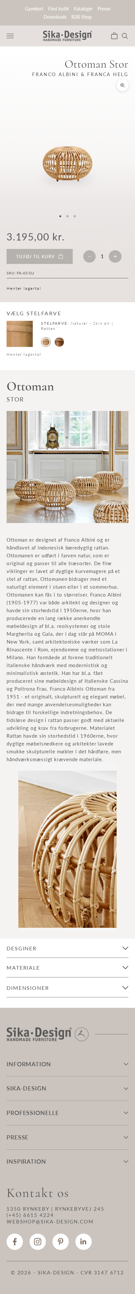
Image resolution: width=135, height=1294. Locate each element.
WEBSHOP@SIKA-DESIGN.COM (50, 1221)
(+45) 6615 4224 (30, 1215)
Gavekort (34, 8)
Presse (104, 8)
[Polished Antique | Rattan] (59, 342)
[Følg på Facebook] (15, 1242)
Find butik (58, 8)
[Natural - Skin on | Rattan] (46, 342)
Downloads (55, 17)
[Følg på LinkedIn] (83, 1242)
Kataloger (83, 8)
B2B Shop (81, 17)
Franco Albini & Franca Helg (80, 74)
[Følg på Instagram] (37, 1242)
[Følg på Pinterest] (60, 1242)
